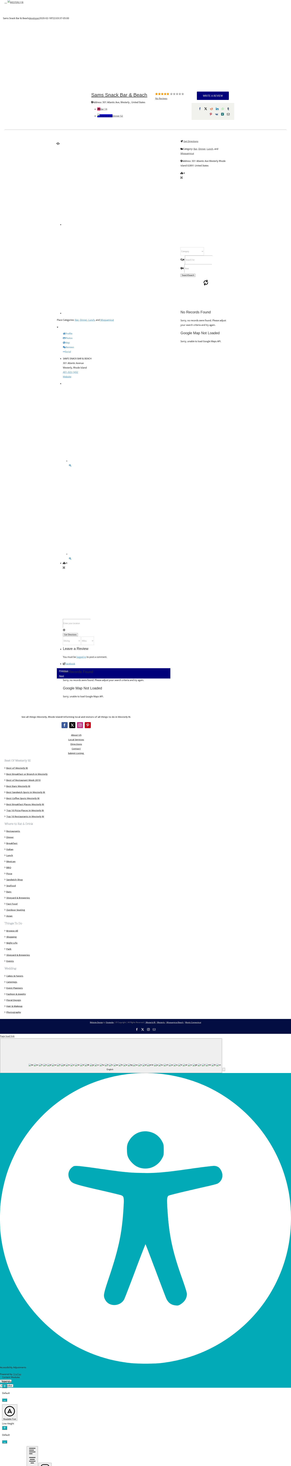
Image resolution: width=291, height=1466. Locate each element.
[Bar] (98, 109)
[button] (224, 1069)
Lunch (91, 319)
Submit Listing (76, 753)
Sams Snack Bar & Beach (119, 95)
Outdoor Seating (15, 909)
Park (8, 948)
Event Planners (14, 987)
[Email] (228, 114)
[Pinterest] (211, 114)
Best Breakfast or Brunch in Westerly (27, 774)
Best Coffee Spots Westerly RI (22, 798)
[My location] (116, 630)
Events (10, 960)
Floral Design (13, 1000)
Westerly (161, 1022)
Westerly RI (150, 1022)
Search (188, 275)
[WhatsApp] (222, 108)
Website (67, 376)
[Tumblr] (228, 108)
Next (61, 675)
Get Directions (190, 141)
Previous (63, 670)
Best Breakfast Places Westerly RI (25, 804)
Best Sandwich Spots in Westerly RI (25, 792)
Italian (9, 849)
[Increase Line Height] (4, 1428)
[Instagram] (80, 725)
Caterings (11, 981)
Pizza (9, 873)
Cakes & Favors (14, 975)
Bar (103, 109)
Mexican (10, 861)
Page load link (7, 1036)
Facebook (70, 663)
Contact (76, 748)
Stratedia (110, 1022)
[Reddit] (211, 108)
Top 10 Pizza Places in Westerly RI (25, 810)
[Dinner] (104, 115)
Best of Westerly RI (17, 767)
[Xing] (222, 114)
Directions (76, 744)
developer (34, 18)
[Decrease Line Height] (4, 1441)
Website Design (96, 1022)
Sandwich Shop (14, 879)
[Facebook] (200, 108)
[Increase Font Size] (4, 1386)
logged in (81, 656)
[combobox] (111, 1055)
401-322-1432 (70, 372)
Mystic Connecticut (193, 1022)
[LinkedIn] (217, 108)
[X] (206, 108)
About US (76, 734)
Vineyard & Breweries (18, 897)
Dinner (117, 115)
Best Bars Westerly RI (18, 786)
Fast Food (11, 903)
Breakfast (11, 843)
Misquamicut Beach (175, 1022)
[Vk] (217, 114)
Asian (9, 915)
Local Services (76, 739)
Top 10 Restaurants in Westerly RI (25, 816)
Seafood (11, 885)
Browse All (12, 930)
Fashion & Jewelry (16, 993)
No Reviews (161, 98)
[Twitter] (72, 725)
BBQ (8, 867)
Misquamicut (107, 319)
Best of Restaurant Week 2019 (23, 780)
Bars (8, 891)
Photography (13, 1012)
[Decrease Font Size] (4, 1400)
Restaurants (13, 831)
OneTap (17, 1374)
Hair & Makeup (14, 1006)
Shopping (11, 936)
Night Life (11, 942)
